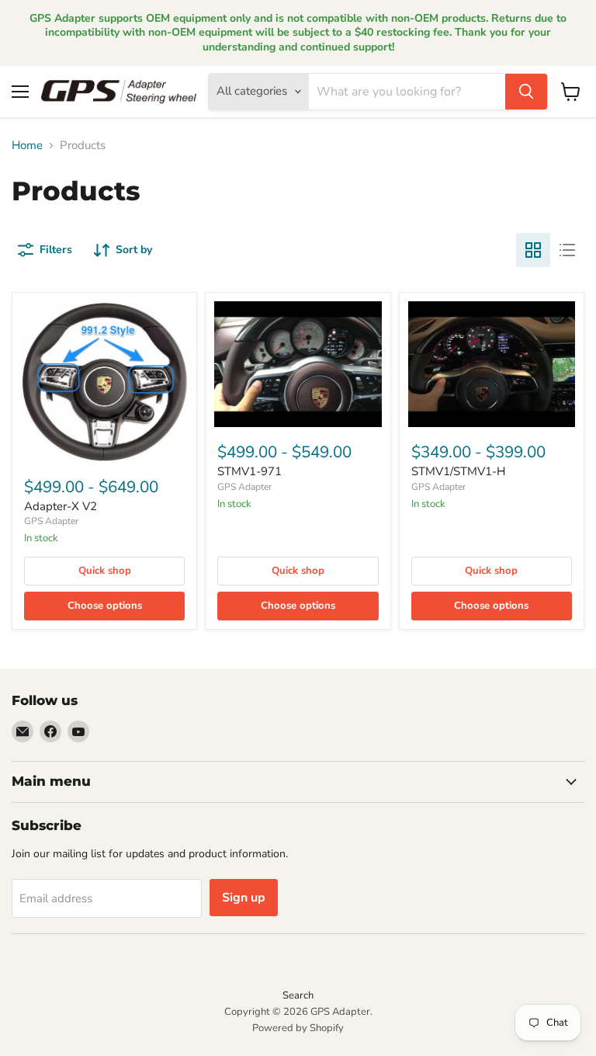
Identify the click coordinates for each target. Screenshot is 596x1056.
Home (27, 145)
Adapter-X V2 (60, 506)
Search (298, 995)
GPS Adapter (51, 521)
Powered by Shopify (298, 1028)
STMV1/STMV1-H (458, 471)
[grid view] (533, 250)
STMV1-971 (249, 471)
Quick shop (104, 571)
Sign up (243, 897)
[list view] (567, 250)
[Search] (526, 91)
